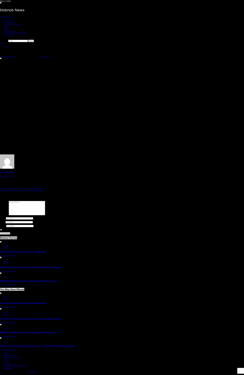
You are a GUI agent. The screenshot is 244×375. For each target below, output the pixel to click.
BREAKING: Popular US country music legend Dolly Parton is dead (28, 281)
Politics (6, 248)
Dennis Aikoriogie (8, 57)
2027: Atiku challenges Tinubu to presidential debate (23, 252)
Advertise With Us (10, 23)
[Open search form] (0, 39)
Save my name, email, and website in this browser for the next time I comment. (30, 230)
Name (3, 218)
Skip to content (5, 1)
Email (2, 222)
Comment (4, 215)
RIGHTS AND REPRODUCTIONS (15, 33)
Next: (21, 191)
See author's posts (7, 176)
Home (6, 27)
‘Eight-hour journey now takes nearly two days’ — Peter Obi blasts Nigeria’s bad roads (37, 346)
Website (3, 226)
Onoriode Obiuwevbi (9, 256)
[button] (5, 17)
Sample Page (8, 35)
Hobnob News (12, 10)
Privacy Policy (9, 31)
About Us (7, 20)
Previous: (21, 188)
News (6, 47)
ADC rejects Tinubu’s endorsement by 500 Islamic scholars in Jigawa (30, 267)
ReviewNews (32, 372)
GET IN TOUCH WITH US (13, 25)
